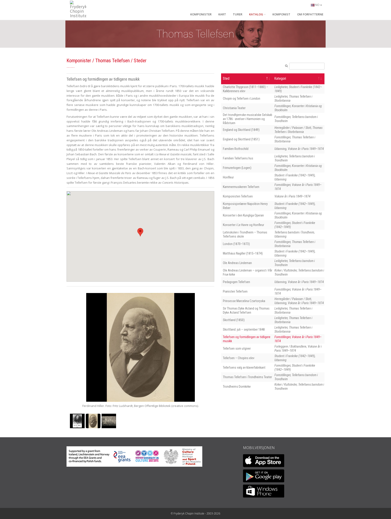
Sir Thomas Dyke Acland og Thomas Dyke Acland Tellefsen (246, 310)
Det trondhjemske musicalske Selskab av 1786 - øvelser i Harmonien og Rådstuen (247, 119)
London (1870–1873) (236, 244)
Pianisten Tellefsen (235, 291)
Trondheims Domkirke (237, 386)
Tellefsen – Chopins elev (238, 358)
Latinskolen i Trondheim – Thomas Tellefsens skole (245, 234)
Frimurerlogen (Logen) (237, 168)
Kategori (280, 79)
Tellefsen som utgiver (237, 348)
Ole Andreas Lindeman (237, 263)
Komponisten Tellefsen (238, 196)
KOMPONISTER (201, 14)
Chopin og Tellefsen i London (241, 98)
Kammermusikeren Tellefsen (241, 187)
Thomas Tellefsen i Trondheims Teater (247, 377)
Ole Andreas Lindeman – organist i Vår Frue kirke (247, 272)
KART (222, 14)
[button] (140, 232)
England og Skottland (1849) (241, 130)
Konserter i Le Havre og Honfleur (243, 225)
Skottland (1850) (234, 320)
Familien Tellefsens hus (238, 158)
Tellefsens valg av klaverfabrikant (244, 367)
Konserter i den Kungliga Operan (243, 215)
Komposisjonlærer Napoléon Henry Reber (245, 206)
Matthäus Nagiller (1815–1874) (243, 253)
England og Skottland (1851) (241, 139)
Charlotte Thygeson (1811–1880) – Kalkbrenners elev (245, 89)
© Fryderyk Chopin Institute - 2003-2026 (195, 513)
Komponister (79, 60)
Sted (226, 79)
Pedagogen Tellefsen (236, 282)
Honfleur (228, 177)
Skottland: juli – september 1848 (244, 329)
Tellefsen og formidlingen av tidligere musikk (246, 339)
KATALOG (256, 14)
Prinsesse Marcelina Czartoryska (244, 301)
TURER (237, 14)
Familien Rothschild (235, 149)
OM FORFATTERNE (310, 14)
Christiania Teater (234, 108)
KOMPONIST (281, 14)
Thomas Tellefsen (112, 60)
